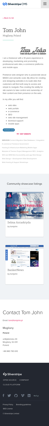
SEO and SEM (7, 155)
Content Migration (16, 140)
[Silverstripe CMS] (15, 4)
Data (25, 140)
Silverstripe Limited (11, 414)
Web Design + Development (12, 159)
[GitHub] (17, 396)
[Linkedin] (30, 396)
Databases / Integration (35, 140)
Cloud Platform (11, 385)
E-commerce (6, 144)
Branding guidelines (23, 405)
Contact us (8, 130)
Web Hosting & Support (10, 162)
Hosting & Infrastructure (11, 148)
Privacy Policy (8, 405)
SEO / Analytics (38, 151)
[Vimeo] (24, 396)
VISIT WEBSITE (25, 134)
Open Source (9, 380)
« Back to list (8, 18)
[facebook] (5, 396)
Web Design (37, 155)
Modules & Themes (9, 151)
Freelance (15, 144)
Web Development (30, 159)
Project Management (24, 151)
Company (24, 380)
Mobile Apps (32, 148)
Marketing (23, 148)
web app (29, 155)
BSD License (8, 409)
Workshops (24, 162)
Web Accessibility (18, 155)
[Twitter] (10, 396)
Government (24, 144)
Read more (24, 214)
